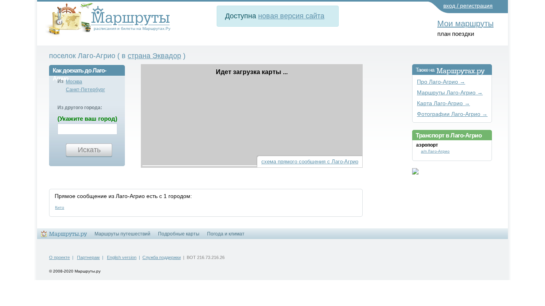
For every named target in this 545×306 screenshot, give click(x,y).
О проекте (59, 257)
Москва (74, 81)
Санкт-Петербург (85, 89)
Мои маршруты (465, 23)
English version (121, 257)
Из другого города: (79, 107)
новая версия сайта (291, 16)
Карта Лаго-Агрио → (443, 103)
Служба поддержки (161, 257)
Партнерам (88, 257)
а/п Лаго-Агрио (435, 151)
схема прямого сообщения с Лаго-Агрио (309, 162)
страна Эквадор (154, 56)
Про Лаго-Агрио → (441, 82)
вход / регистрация (468, 5)
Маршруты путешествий (122, 234)
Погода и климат (226, 234)
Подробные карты (178, 234)
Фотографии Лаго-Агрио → (452, 114)
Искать (89, 150)
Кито (59, 207)
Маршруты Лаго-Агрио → (450, 93)
